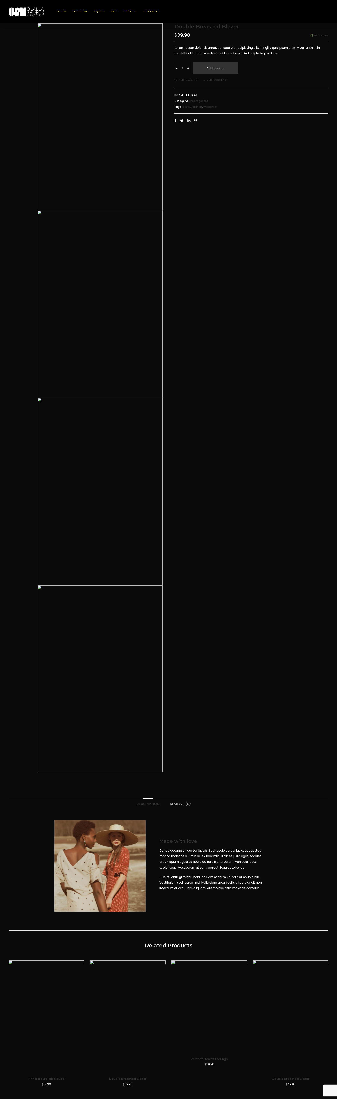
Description (148, 803)
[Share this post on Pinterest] (195, 120)
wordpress (210, 107)
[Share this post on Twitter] (182, 120)
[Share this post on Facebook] (175, 120)
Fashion (197, 107)
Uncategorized (198, 101)
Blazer (186, 107)
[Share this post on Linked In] (188, 120)
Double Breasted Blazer (127, 1079)
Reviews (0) (180, 803)
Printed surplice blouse (46, 1079)
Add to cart (215, 68)
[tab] (148, 802)
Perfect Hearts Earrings (209, 1059)
